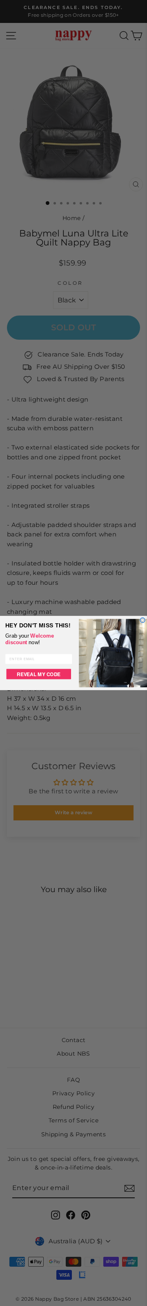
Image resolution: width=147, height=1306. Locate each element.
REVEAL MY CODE (38, 673)
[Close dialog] (142, 620)
